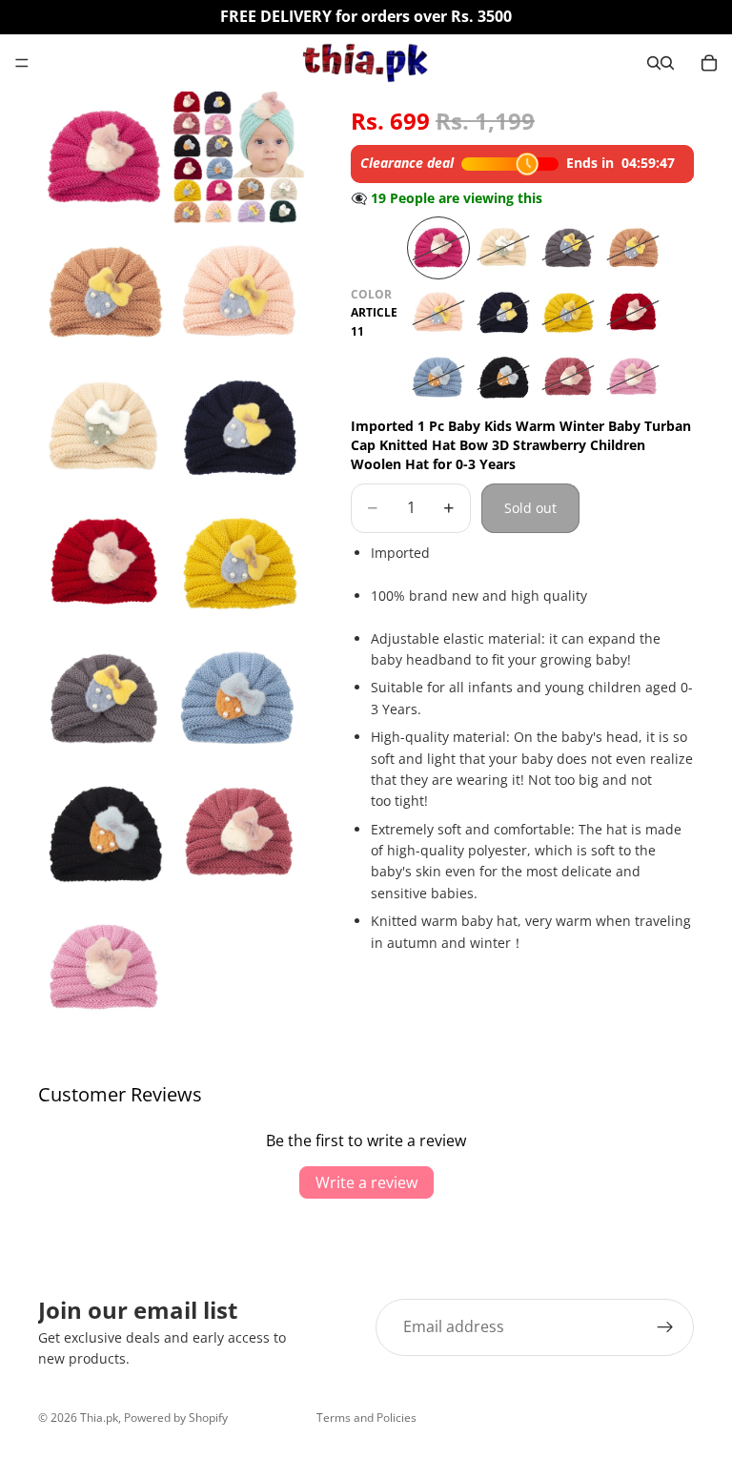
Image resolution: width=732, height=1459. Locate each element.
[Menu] (22, 63)
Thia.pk (99, 1417)
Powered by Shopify (176, 1417)
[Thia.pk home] (365, 63)
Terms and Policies (366, 1417)
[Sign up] (665, 1327)
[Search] (654, 63)
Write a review (366, 1182)
